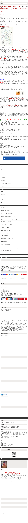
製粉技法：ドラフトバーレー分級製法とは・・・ (6, 207)
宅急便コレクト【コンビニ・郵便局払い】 (6, 309)
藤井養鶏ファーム (3, 194)
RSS (5, 513)
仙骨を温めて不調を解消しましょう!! (5, 235)
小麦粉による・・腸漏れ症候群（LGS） (5, 210)
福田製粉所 (2, 191)
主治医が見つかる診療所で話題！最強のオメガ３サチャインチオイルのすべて (10, 233)
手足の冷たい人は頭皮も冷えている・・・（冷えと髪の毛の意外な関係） (9, 219)
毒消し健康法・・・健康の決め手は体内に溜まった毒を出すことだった (9, 216)
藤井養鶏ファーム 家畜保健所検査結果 (5, 244)
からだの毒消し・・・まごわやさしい (5, 227)
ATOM (7, 513)
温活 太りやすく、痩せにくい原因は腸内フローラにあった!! (8, 238)
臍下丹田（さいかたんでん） (4, 241)
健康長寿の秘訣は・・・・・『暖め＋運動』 (6, 221)
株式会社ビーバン (3, 199)
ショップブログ (2, 513)
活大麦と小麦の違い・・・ (4, 208)
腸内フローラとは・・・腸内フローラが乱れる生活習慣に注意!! (8, 213)
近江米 (1, 197)
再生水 (1, 202)
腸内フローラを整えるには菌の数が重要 (5, 230)
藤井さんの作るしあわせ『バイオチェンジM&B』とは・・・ (8, 224)
